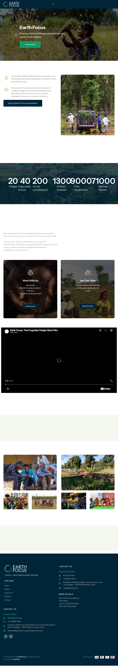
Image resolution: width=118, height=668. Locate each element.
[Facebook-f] (5, 636)
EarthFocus (21, 657)
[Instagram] (11, 636)
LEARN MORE (30, 45)
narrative (16, 659)
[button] (53, 4)
